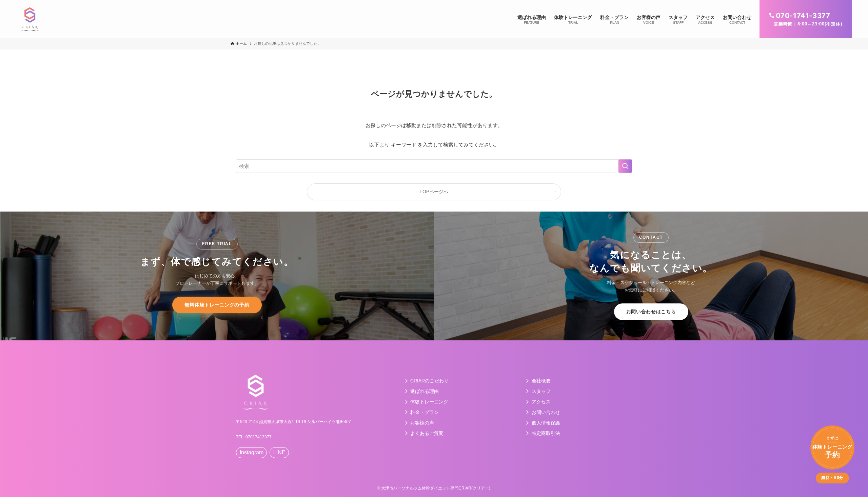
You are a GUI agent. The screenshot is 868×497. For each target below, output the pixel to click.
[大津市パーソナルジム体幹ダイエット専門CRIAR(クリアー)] (29, 19)
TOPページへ (433, 191)
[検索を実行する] (625, 166)
